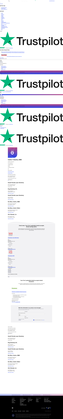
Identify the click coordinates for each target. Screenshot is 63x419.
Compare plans (9, 272)
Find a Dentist (1, 96)
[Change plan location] (9, 1)
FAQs (2, 68)
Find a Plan (1, 95)
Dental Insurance (3, 8)
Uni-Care (2, 20)
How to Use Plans (3, 66)
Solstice (2, 16)
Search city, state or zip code (3, 58)
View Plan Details (10, 249)
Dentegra (2, 21)
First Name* (26, 311)
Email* (25, 316)
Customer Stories (3, 101)
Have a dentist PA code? (2, 63)
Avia (1, 19)
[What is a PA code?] (5, 63)
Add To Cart (13, 249)
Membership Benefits (4, 100)
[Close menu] (0, 92)
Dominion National (3, 22)
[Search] (0, 91)
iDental (2, 15)
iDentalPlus (2, 25)
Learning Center (3, 69)
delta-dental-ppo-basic (4, 26)
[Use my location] (1, 61)
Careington (2, 14)
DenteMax (2, 17)
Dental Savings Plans (4, 7)
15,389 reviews (11, 90)
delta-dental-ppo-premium (4, 27)
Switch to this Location (11, 193)
